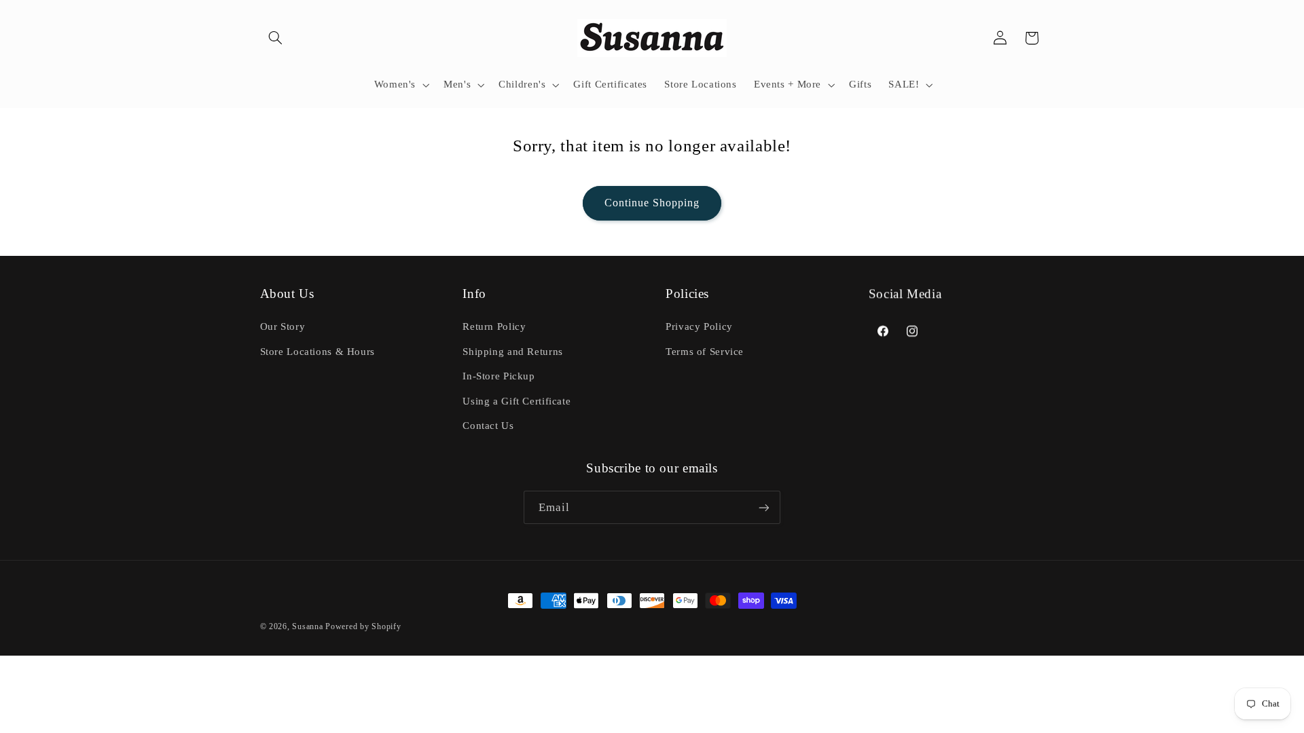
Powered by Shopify (363, 626)
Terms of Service (705, 351)
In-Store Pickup (499, 376)
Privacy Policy (699, 326)
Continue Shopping (652, 202)
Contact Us (488, 425)
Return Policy (494, 326)
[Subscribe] (764, 507)
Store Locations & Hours (318, 351)
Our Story (283, 326)
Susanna (308, 626)
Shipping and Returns (513, 351)
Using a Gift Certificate (516, 401)
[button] (275, 38)
